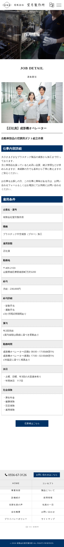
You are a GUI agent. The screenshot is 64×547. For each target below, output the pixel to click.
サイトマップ (48, 518)
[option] (32, 102)
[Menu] (59, 5)
